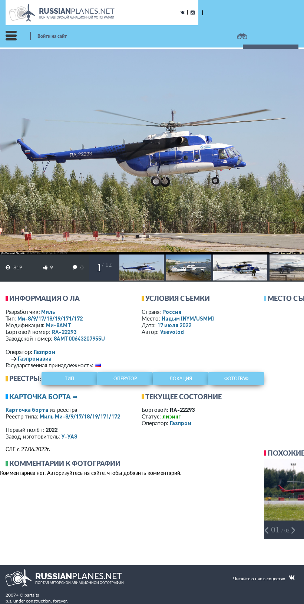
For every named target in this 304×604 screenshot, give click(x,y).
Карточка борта (27, 409)
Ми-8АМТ (58, 325)
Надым (188, 318)
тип (69, 378)
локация (180, 378)
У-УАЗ (69, 436)
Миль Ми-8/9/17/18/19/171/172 (80, 416)
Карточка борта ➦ (43, 397)
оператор (125, 378)
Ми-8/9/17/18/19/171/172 (50, 318)
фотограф (236, 378)
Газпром (44, 351)
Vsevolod (172, 331)
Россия (171, 311)
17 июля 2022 (174, 325)
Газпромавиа (35, 358)
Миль (48, 311)
